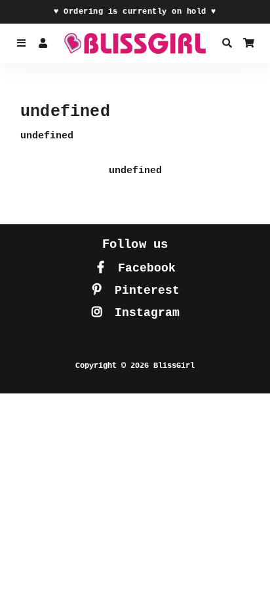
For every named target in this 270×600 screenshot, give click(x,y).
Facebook (143, 268)
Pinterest (143, 290)
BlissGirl (174, 365)
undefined (135, 170)
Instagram (143, 312)
